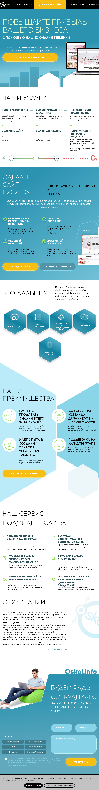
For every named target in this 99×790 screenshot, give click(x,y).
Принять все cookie (33, 785)
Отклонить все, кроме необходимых (59, 785)
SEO (13, 747)
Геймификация (35, 747)
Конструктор (13, 742)
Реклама (13, 752)
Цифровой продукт (35, 752)
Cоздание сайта (35, 742)
